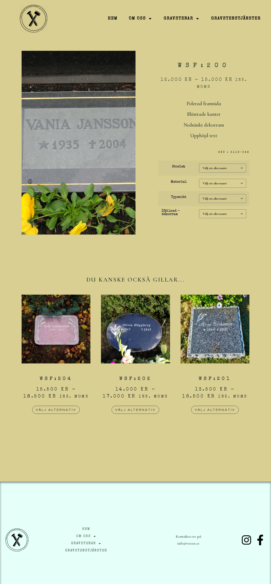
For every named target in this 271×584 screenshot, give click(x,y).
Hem (113, 19)
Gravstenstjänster (236, 19)
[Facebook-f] (260, 540)
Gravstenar (178, 19)
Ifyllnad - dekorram (171, 212)
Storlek (178, 166)
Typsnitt (178, 197)
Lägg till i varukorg (220, 233)
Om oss (137, 19)
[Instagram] (246, 540)
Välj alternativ (56, 409)
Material (179, 182)
